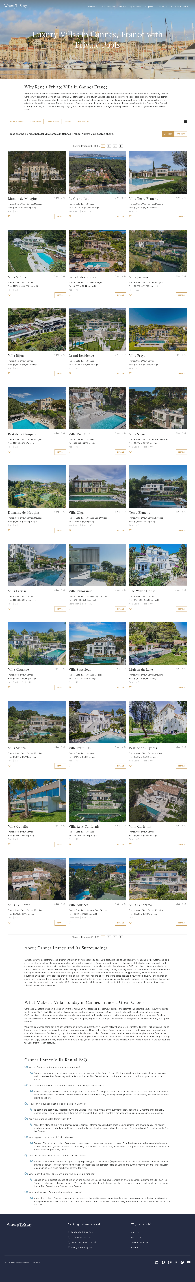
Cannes (30, 204)
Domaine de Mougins (24, 512)
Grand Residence (81, 355)
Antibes (158, 753)
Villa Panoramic (80, 591)
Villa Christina (140, 826)
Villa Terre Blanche (143, 198)
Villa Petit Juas (80, 748)
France (11, 204)
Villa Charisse (18, 669)
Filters (68, 121)
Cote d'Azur (20, 204)
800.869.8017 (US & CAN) (82, 1232)
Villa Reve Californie (84, 826)
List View (168, 134)
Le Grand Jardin (81, 198)
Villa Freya (137, 355)
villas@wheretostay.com (81, 1247)
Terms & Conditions (139, 1242)
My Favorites (135, 6)
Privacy (134, 1247)
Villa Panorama (140, 905)
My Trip (122, 6)
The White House (142, 591)
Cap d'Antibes (161, 439)
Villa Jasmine (139, 277)
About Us (135, 1232)
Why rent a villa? (141, 1224)
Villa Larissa (17, 591)
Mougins (38, 204)
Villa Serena (17, 277)
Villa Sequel (138, 434)
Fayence (159, 518)
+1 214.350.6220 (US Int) (81, 1237)
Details (60, 216)
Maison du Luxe (141, 669)
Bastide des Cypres (143, 748)
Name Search (83, 121)
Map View (181, 134)
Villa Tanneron (19, 905)
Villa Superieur (80, 669)
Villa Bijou (16, 355)
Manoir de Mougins (23, 198)
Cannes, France (17, 121)
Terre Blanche (139, 512)
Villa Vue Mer (79, 434)
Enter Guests (53, 121)
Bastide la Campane (22, 434)
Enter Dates (35, 121)
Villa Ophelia (18, 826)
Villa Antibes (78, 905)
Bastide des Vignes (82, 277)
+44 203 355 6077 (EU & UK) (83, 1242)
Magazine (149, 6)
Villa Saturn (17, 748)
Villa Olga (76, 512)
